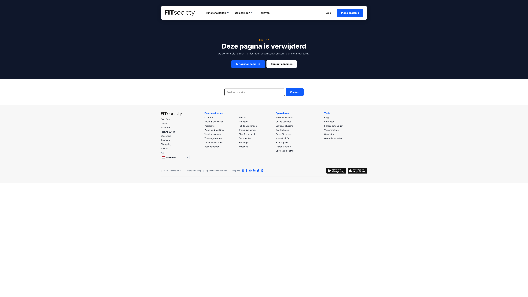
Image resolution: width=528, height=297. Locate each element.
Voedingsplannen (212, 134)
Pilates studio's (283, 146)
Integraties (166, 136)
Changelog (166, 144)
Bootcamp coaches (285, 150)
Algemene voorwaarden (216, 170)
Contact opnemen (281, 64)
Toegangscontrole (213, 138)
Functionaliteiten (216, 12)
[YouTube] (250, 170)
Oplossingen (242, 12)
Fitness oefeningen (333, 126)
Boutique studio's (284, 126)
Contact (164, 123)
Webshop (243, 146)
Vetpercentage (331, 130)
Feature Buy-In (168, 131)
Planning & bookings (214, 130)
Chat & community (248, 134)
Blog (326, 117)
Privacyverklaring (193, 170)
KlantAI (242, 117)
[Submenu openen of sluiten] (228, 13)
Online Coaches (283, 121)
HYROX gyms (282, 142)
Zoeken (294, 92)
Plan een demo (350, 12)
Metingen (243, 121)
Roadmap (165, 140)
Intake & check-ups (213, 121)
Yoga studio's (282, 138)
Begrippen (329, 121)
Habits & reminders (248, 126)
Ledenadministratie (213, 142)
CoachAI (208, 117)
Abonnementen (211, 146)
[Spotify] (262, 170)
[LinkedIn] (254, 170)
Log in (328, 13)
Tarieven (264, 12)
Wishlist (164, 148)
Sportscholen (282, 130)
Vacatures (165, 127)
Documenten (245, 138)
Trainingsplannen (247, 130)
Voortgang (209, 126)
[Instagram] (243, 170)
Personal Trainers (284, 117)
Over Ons (165, 119)
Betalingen (244, 142)
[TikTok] (258, 170)
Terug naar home (246, 64)
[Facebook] (246, 170)
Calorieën (329, 134)
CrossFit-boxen (283, 134)
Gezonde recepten (333, 138)
